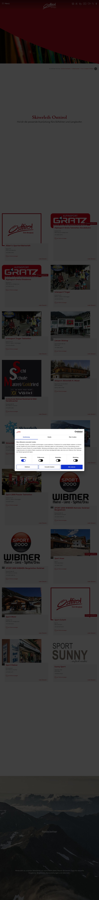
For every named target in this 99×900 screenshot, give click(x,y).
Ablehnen (27, 467)
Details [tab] (49, 437)
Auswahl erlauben (49, 467)
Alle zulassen (71, 467)
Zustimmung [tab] (26, 437)
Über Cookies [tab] (72, 437)
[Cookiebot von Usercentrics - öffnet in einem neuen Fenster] (76, 432)
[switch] (41, 461)
